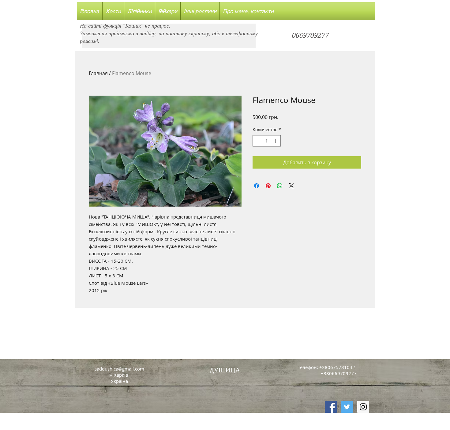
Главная (98, 73)
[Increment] (276, 140)
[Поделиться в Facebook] (256, 185)
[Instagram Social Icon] (363, 407)
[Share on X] (291, 185)
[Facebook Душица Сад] (331, 407)
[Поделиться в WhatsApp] (279, 185)
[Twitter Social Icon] (347, 407)
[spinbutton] (266, 140)
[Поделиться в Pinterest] (268, 185)
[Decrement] (257, 140)
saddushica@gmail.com (119, 369)
